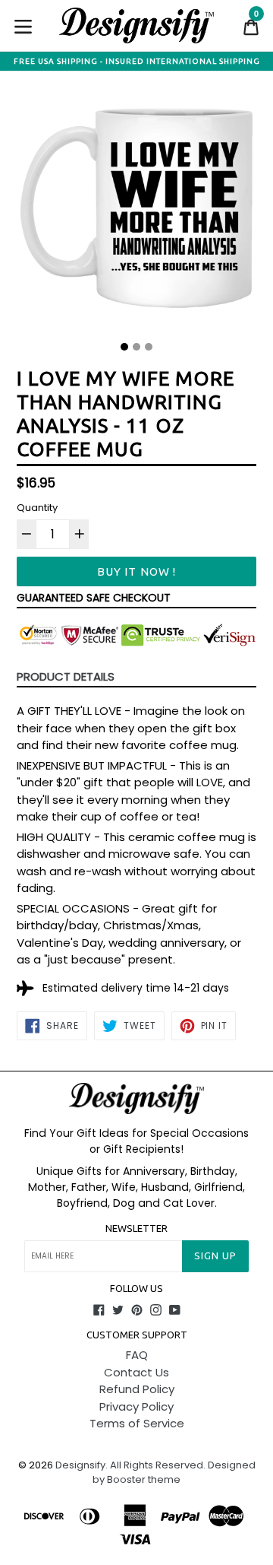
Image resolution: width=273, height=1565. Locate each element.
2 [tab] (136, 347)
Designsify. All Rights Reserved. (130, 1465)
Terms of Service (136, 1423)
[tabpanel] (136, 212)
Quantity (37, 507)
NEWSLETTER (136, 1228)
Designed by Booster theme (174, 1472)
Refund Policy (136, 1389)
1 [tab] (124, 347)
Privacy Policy (136, 1406)
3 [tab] (148, 347)
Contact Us (136, 1372)
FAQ (137, 1355)
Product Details (66, 676)
